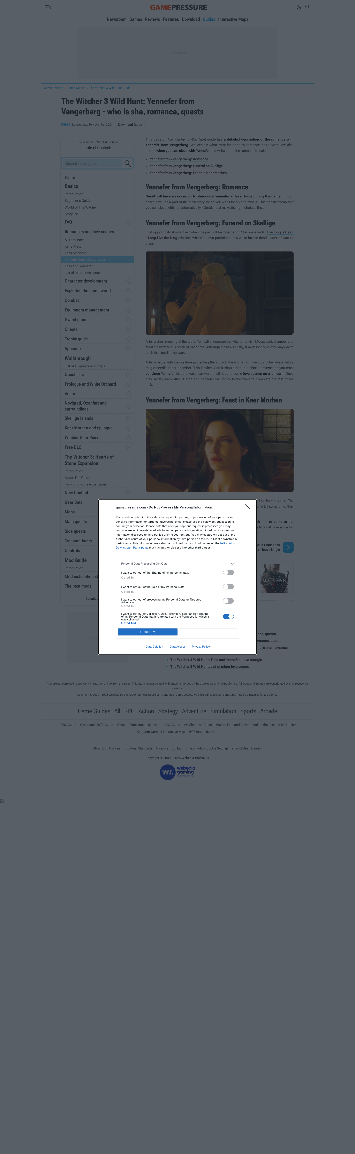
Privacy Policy (201, 646)
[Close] (248, 508)
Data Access (177, 646)
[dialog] (177, 577)
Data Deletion (154, 646)
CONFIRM (148, 632)
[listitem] (177, 563)
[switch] (228, 572)
